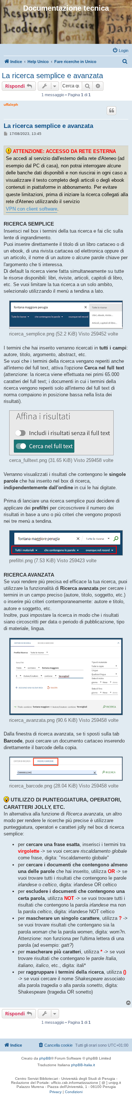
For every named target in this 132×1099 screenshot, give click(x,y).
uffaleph (11, 104)
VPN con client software (31, 209)
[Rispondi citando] (111, 110)
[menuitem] (120, 50)
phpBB (45, 1058)
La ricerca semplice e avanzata (52, 76)
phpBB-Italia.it (83, 1065)
